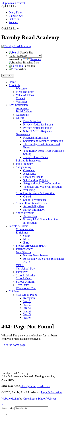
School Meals (24, 278)
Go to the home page (13, 344)
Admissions (22, 108)
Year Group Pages (26, 294)
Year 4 (27, 311)
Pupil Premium (24, 163)
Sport (26, 242)
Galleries (14, 19)
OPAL (20, 265)
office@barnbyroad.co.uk (35, 386)
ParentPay (22, 271)
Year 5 (27, 314)
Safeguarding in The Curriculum (41, 183)
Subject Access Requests (37, 131)
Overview (29, 170)
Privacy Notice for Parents (38, 124)
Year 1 (27, 301)
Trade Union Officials (35, 157)
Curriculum (22, 114)
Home (12, 81)
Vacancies (21, 101)
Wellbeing (29, 189)
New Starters (23, 252)
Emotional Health (33, 176)
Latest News (16, 15)
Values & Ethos (25, 95)
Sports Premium (25, 212)
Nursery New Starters (35, 255)
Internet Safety (24, 248)
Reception (29, 298)
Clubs (26, 235)
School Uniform (25, 281)
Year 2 (27, 304)
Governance (23, 134)
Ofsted (27, 196)
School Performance (34, 199)
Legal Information (51, 392)
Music (26, 239)
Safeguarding (23, 167)
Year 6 (27, 317)
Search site (7, 408)
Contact (20, 98)
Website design (10, 398)
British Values (24, 111)
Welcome (21, 88)
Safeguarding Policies (35, 180)
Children (14, 291)
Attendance (29, 173)
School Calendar (25, 275)
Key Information (18, 104)
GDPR (20, 117)
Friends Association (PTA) (31, 245)
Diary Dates (15, 12)
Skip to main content (13, 3)
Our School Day (25, 268)
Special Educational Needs (31, 203)
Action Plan (30, 216)
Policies (13, 22)
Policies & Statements (28, 160)
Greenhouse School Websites (39, 398)
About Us (14, 85)
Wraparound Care (26, 288)
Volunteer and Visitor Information (42, 186)
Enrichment (22, 232)
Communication (25, 229)
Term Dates (22, 284)
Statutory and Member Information (43, 140)
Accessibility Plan (33, 206)
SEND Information (34, 209)
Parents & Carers (18, 226)
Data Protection (32, 121)
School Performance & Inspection (35, 193)
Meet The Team (25, 91)
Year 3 (27, 307)
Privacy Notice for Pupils (37, 127)
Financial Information (35, 137)
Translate (35, 59)
